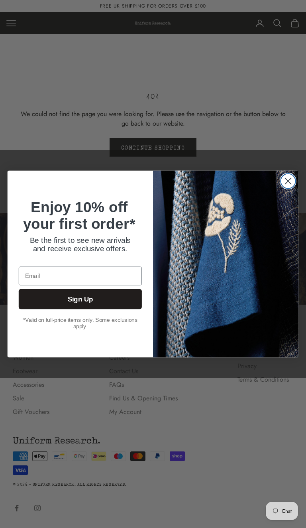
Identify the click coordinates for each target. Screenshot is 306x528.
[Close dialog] (287, 180)
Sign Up (80, 299)
